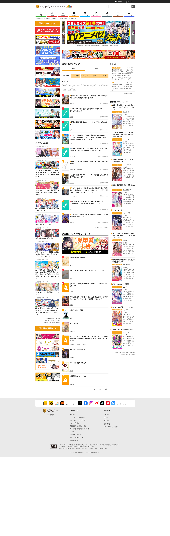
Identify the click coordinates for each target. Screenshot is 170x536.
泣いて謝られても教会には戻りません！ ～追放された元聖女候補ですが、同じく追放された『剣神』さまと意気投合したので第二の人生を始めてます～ (47, 274)
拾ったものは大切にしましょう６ (122, 307)
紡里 (71, 278)
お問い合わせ (74, 440)
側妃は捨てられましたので (43, 224)
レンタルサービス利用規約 (78, 420)
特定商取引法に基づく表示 (78, 426)
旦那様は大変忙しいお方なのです (45, 156)
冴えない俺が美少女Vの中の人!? (122, 329)
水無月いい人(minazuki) (76, 169)
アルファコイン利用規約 (77, 417)
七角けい (125, 213)
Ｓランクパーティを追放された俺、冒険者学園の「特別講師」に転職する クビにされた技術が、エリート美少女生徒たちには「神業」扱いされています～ (89, 190)
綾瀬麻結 (125, 264)
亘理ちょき (73, 331)
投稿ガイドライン (75, 434)
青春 (69, 89)
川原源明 (72, 222)
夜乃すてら (126, 189)
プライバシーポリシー (76, 437)
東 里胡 (71, 371)
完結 (74, 89)
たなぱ (125, 112)
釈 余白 (71, 305)
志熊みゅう (73, 291)
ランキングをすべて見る (101, 227)
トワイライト (73, 156)
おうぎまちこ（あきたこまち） (78, 344)
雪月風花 (72, 357)
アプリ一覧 (70, 404)
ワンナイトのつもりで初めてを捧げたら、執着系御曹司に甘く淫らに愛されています (123, 235)
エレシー (72, 183)
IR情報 (106, 417)
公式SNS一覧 (122, 404)
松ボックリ (73, 209)
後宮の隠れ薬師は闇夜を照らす (45, 238)
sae (124, 240)
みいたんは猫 (74, 323)
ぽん (124, 310)
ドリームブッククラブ (111, 427)
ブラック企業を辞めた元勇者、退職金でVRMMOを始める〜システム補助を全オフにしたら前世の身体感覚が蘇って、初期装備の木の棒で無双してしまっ (89, 137)
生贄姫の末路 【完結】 (77, 310)
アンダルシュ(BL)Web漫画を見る (51, 322)
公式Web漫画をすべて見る (53, 318)
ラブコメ (99, 85)
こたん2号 (126, 164)
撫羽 (71, 130)
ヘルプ (72, 432)
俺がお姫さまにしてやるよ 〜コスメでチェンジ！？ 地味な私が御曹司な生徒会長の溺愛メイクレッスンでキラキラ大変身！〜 (89, 338)
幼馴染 (64, 89)
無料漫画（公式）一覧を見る (52, 320)
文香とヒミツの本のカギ (77, 349)
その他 (104, 76)
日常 (94, 85)
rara (124, 287)
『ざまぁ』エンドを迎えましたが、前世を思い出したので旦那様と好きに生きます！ (47, 192)
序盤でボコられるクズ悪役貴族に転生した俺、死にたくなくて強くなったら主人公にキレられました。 (47, 254)
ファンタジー (85, 76)
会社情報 (106, 414)
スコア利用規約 (74, 423)
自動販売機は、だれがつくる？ (79, 376)
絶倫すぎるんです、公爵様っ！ (122, 284)
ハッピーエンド (77, 85)
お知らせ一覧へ (129, 93)
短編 (105, 85)
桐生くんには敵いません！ (78, 363)
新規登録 (120, 1)
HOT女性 (76, 76)
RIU (71, 143)
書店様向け (107, 424)
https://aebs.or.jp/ (102, 448)
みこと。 (72, 265)
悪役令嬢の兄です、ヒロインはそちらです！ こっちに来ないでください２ (123, 107)
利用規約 (72, 414)
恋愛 (94, 76)
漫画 (96, 69)
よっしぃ (72, 384)
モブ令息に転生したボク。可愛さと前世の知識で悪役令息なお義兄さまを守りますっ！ (123, 134)
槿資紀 (125, 332)
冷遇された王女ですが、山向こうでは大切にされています (88, 270)
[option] (98, 33)
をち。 (125, 139)
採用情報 (106, 420)
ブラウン (72, 103)
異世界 (64, 85)
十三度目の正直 (117, 210)
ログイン (130, 1)
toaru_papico (73, 196)
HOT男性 (66, 75)
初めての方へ (51, 415)
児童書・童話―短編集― (77, 257)
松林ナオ (72, 318)
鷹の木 (71, 117)
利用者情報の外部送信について (79, 429)
